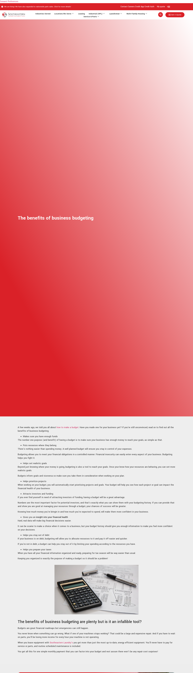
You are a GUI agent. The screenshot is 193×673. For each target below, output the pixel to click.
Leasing (81, 13)
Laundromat (114, 13)
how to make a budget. (68, 427)
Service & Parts (90, 16)
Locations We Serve (62, 13)
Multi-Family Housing (136, 13)
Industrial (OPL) (95, 13)
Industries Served (42, 13)
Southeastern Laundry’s (62, 642)
